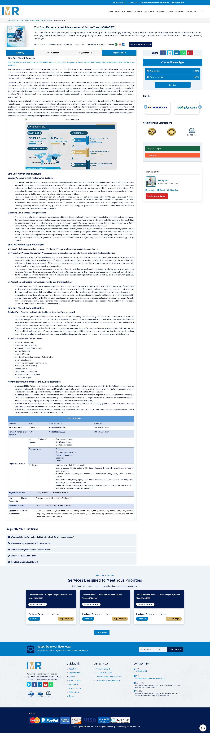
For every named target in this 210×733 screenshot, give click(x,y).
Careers (72, 676)
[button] (145, 107)
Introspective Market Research (86, 726)
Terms (71, 696)
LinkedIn (151, 190)
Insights (178, 11)
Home (111, 11)
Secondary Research (104, 672)
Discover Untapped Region (140, 44)
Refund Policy (74, 692)
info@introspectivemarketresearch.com (151, 678)
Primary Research (103, 669)
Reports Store (133, 11)
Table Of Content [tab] (51, 52)
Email (162, 190)
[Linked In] (40, 684)
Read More (34, 619)
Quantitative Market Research (108, 676)
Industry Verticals (165, 11)
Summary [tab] (20, 52)
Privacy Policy (75, 688)
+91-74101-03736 (117, 3)
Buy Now (172, 85)
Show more (102, 632)
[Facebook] (163, 52)
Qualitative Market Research (108, 680)
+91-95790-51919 (132, 3)
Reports (49, 20)
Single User (174, 71)
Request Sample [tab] (119, 52)
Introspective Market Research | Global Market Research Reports (25, 20)
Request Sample (154, 148)
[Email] (190, 52)
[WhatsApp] (183, 52)
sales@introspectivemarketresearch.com (156, 3)
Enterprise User (174, 77)
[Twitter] (170, 52)
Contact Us (74, 684)
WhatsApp (174, 190)
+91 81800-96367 (141, 671)
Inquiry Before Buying (156, 196)
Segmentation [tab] (85, 52)
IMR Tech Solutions (133, 726)
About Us (119, 11)
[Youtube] (45, 684)
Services (148, 11)
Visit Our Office (179, 3)
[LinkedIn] (177, 52)
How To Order (75, 680)
